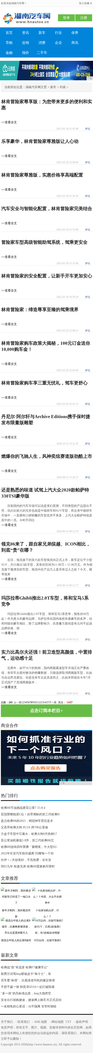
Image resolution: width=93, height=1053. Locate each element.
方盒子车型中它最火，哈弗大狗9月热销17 (29, 833)
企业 (58, 42)
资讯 (25, 33)
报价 (25, 52)
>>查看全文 (9, 122)
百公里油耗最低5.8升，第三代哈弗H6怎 (27, 840)
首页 (9, 33)
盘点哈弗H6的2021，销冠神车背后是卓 (27, 820)
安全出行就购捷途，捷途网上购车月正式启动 (31, 1000)
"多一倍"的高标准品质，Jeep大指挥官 (26, 993)
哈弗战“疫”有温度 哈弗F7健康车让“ (24, 967)
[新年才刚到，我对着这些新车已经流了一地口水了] (16, 890)
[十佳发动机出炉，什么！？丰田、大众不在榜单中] (47, 890)
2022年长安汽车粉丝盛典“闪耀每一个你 (27, 853)
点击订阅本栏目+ (46, 710)
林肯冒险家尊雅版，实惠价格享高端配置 (42, 175)
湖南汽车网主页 (36, 87)
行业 (58, 33)
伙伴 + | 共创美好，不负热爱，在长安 (26, 860)
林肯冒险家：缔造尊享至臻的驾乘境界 (40, 309)
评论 (87, 128)
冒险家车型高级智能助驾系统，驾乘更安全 (44, 242)
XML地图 (40, 1021)
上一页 (17, 702)
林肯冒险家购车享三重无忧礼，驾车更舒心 (44, 383)
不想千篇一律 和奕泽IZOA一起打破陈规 (28, 987)
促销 (25, 42)
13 (42, 702)
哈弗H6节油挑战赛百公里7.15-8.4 (23, 807)
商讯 (74, 42)
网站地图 (57, 1021)
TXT (68, 1021)
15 (47, 702)
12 (39, 702)
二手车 (42, 52)
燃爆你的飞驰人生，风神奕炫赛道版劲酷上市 (46, 456)
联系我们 (24, 1021)
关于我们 (7, 1021)
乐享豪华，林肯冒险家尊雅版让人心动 (40, 141)
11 (37, 702)
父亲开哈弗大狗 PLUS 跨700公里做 (24, 827)
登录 (66, 18)
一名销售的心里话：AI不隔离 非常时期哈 (28, 1006)
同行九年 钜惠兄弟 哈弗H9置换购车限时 (28, 866)
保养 (74, 33)
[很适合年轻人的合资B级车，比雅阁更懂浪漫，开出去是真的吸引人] (16, 920)
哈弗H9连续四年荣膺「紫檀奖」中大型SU (29, 847)
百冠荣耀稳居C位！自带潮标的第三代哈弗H (30, 814)
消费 (41, 42)
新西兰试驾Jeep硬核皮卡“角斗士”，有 (26, 974)
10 (34, 702)
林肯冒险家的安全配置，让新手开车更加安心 (46, 275)
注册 (83, 18)
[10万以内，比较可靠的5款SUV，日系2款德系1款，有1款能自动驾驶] (47, 920)
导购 (9, 42)
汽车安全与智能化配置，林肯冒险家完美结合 (46, 208)
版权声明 (82, 1021)
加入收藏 (84, 3)
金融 (9, 52)
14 (44, 702)
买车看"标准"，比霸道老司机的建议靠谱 (28, 980)
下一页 (52, 702)
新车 (41, 33)
